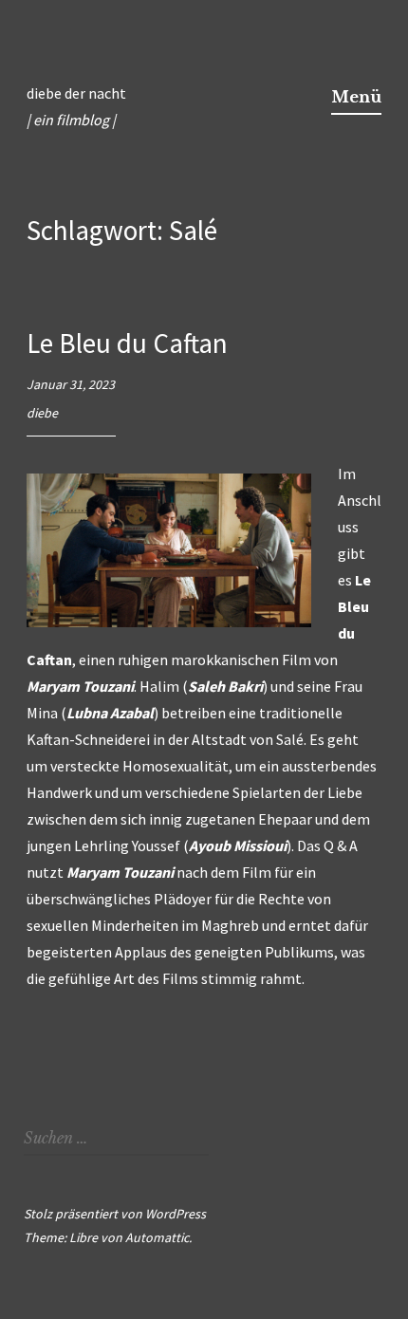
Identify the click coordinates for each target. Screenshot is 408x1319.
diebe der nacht (76, 93)
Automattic (157, 1237)
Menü (356, 96)
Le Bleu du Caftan (127, 343)
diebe (42, 412)
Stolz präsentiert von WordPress (115, 1213)
